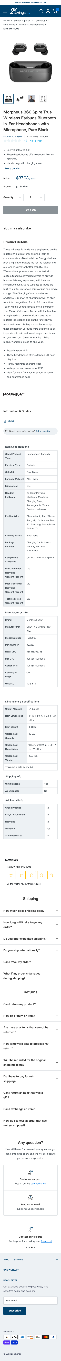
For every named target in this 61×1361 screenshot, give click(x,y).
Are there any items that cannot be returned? (25, 1030)
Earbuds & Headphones (31, 24)
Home (6, 20)
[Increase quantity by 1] (40, 197)
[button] (54, 11)
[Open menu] (5, 11)
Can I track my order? (17, 962)
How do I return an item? (19, 1015)
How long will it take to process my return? (25, 1046)
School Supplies (22, 20)
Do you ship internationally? (21, 950)
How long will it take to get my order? (22, 925)
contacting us (38, 1183)
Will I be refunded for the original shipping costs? (24, 1062)
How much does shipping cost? (23, 910)
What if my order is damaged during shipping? (21, 976)
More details (12, 168)
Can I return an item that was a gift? (23, 1095)
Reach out (46, 1241)
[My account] (48, 11)
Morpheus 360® (12, 136)
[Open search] (41, 11)
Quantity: (8, 197)
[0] (55, 11)
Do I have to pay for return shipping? (20, 1079)
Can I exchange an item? (19, 1109)
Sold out (31, 209)
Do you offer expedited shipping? (25, 938)
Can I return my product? (19, 1004)
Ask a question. (44, 431)
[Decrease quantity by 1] (19, 197)
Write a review (36, 141)
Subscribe (14, 1310)
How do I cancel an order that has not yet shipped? (25, 1123)
